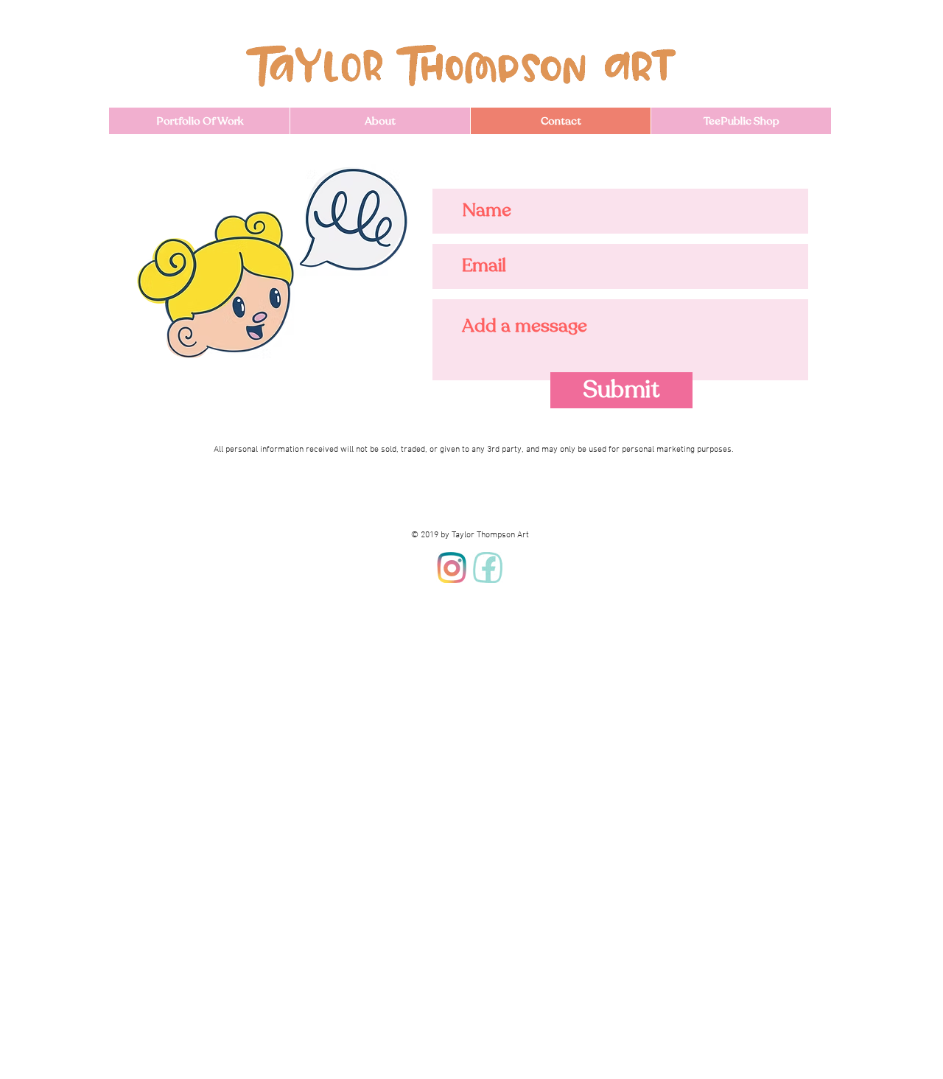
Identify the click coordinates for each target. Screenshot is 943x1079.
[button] (199, 121)
